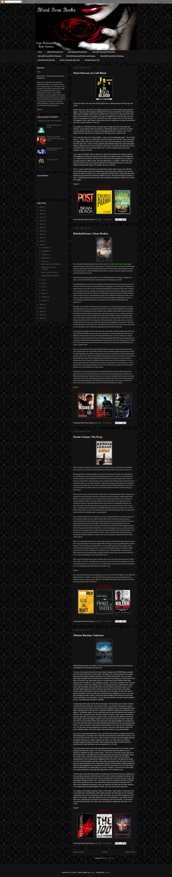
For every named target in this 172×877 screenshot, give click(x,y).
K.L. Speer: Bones (52, 160)
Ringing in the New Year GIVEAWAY (49, 121)
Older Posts (130, 852)
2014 (41, 305)
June (43, 283)
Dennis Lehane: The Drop (87, 437)
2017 (41, 238)
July (43, 280)
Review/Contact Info (92, 60)
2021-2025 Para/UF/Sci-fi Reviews (49, 56)
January (44, 300)
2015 (41, 245)
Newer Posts (78, 852)
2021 (41, 224)
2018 (41, 234)
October (45, 255)
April (43, 290)
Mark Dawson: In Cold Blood (89, 73)
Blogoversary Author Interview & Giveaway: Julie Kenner (56, 139)
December (45, 248)
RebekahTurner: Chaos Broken (90, 233)
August (44, 261)
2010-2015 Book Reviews (46, 60)
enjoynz (92, 872)
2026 (41, 207)
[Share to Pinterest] (125, 219)
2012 (41, 311)
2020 (41, 228)
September (45, 258)
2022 (41, 221)
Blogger (107, 872)
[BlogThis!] (118, 219)
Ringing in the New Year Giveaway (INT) (54, 149)
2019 (41, 231)
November (45, 251)
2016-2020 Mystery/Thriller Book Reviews (80, 56)
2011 (41, 315)
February (45, 297)
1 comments (107, 219)
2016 (41, 241)
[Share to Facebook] (123, 219)
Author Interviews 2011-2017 (70, 60)
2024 (41, 214)
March (44, 293)
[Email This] (116, 219)
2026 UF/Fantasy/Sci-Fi (55, 52)
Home (40, 52)
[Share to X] (120, 219)
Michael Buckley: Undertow (88, 635)
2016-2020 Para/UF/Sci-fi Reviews (112, 56)
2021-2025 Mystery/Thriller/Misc (103, 52)
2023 (41, 217)
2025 (41, 210)
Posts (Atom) (108, 858)
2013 (41, 308)
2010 (41, 318)
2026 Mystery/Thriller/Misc (77, 52)
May (43, 287)
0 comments (107, 423)
